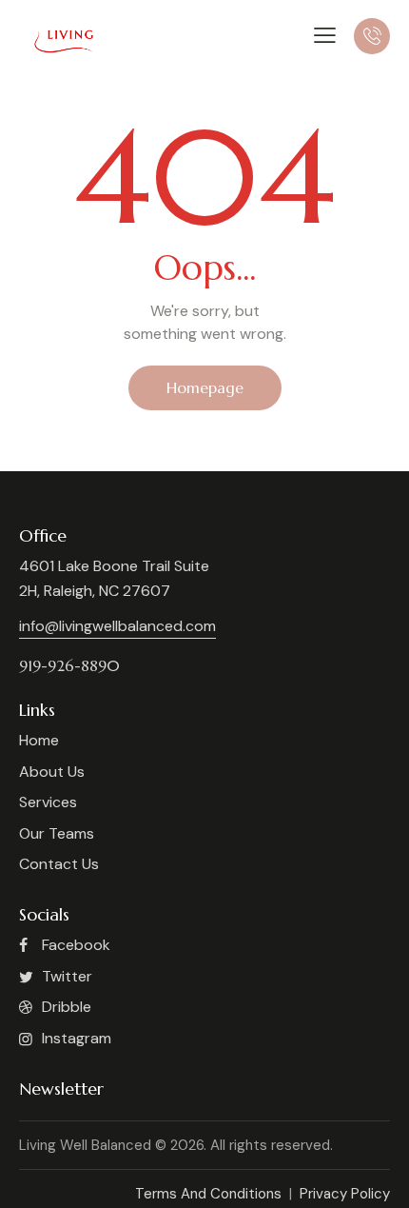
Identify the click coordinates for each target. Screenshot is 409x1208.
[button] (325, 35)
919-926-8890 (69, 665)
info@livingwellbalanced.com (117, 626)
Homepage (204, 387)
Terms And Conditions (210, 1193)
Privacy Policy (343, 1193)
